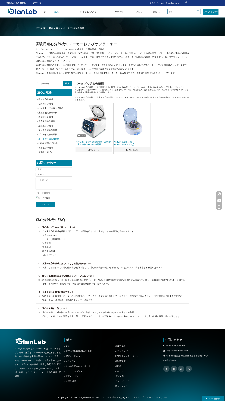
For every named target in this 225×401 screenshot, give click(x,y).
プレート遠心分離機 (47, 134)
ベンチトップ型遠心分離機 (50, 108)
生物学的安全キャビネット (78, 366)
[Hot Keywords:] (198, 11)
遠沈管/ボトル (45, 152)
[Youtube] (181, 369)
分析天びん (71, 361)
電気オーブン (72, 376)
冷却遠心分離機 (45, 117)
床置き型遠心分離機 (47, 112)
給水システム (121, 386)
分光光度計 (120, 376)
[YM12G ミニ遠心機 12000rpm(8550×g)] (132, 121)
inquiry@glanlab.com (169, 3)
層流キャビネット (74, 356)
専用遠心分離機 (45, 147)
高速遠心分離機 (45, 99)
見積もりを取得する (211, 12)
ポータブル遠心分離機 (48, 138)
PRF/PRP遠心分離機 (48, 143)
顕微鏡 (118, 366)
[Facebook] (166, 369)
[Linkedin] (174, 369)
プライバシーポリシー (156, 397)
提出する (45, 204)
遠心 (68, 346)
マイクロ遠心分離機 (47, 130)
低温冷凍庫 (120, 361)
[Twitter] (189, 369)
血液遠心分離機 (45, 125)
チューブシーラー (123, 381)
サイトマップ (137, 397)
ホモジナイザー (122, 351)
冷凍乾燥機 (71, 381)
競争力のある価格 (30, 364)
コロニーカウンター (75, 371)
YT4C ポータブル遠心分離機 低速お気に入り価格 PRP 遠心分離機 (93, 143)
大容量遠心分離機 (46, 121)
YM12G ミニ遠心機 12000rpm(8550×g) (124, 143)
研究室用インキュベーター (127, 356)
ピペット (119, 371)
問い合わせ (94, 150)
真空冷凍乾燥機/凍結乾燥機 (79, 351)
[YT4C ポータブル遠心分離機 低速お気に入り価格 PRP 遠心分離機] (93, 121)
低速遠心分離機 (45, 103)
